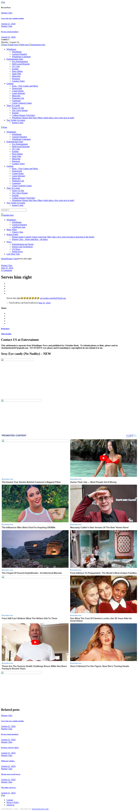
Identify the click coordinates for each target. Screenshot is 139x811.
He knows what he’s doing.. (10, 747)
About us (10, 805)
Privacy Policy (13, 802)
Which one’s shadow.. (8, 761)
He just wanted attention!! (9, 31)
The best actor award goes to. (10, 774)
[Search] (2, 213)
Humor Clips (6, 13)
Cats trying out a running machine (12, 18)
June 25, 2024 (7, 268)
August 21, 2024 (8, 24)
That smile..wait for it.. (8, 787)
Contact (10, 800)
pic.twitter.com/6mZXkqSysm (53, 298)
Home (3, 258)
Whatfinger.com (40, 809)
